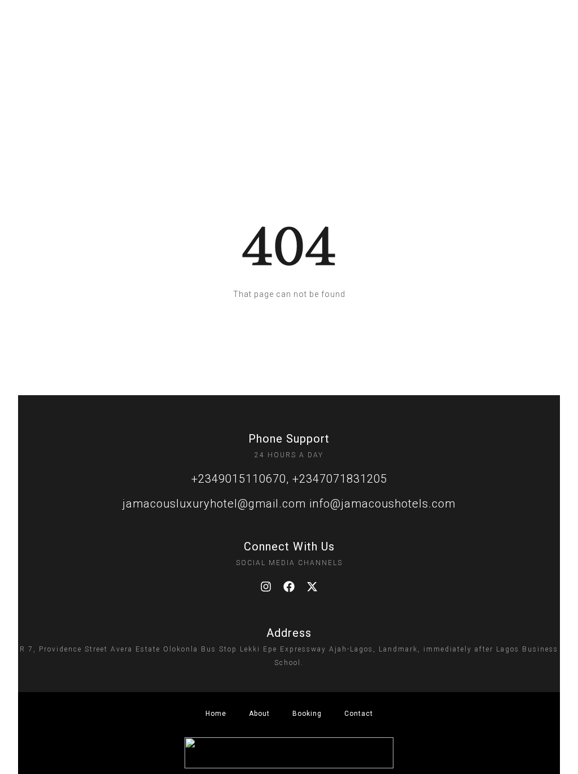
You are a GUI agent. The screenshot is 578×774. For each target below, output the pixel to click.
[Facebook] (289, 586)
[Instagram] (266, 586)
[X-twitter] (312, 586)
